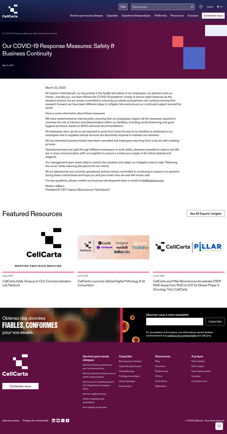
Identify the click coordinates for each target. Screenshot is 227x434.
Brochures (160, 366)
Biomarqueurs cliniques (130, 361)
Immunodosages (127, 381)
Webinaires (160, 386)
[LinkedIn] (53, 420)
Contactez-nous (199, 381)
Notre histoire (198, 361)
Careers (210, 6)
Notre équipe (197, 366)
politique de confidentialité (181, 335)
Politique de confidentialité (35, 420)
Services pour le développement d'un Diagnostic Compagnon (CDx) (98, 385)
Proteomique (125, 386)
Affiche (158, 376)
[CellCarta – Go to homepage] (20, 365)
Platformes (161, 15)
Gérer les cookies (10, 420)
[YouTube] (58, 420)
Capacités (112, 15)
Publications (161, 381)
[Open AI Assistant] (200, 6)
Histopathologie (126, 371)
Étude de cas (161, 371)
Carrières (195, 376)
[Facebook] (67, 420)
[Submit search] (192, 7)
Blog (157, 361)
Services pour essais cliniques (86, 15)
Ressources (177, 15)
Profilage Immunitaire (129, 376)
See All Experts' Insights (205, 213)
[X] (62, 420)
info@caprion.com (152, 180)
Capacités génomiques (130, 366)
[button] (99, 358)
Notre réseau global (201, 371)
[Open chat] (219, 426)
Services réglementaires (94, 393)
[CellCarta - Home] (9, 11)
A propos (193, 15)
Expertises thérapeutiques (136, 15)
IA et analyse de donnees (95, 407)
